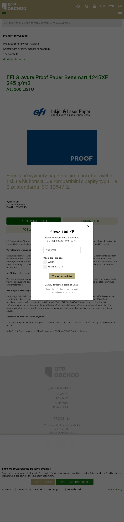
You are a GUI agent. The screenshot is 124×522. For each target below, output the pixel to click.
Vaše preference (53, 258)
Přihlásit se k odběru (62, 276)
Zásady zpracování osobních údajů (61, 285)
